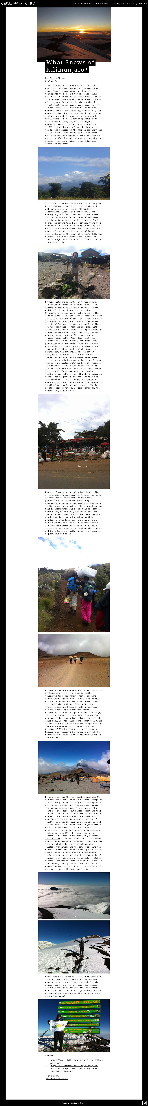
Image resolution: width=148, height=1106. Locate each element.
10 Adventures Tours (57, 1079)
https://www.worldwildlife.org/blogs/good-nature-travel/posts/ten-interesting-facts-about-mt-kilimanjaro (74, 1068)
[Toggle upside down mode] (144, 1103)
